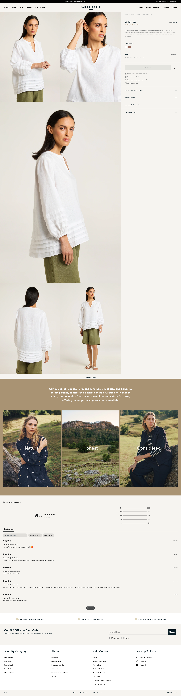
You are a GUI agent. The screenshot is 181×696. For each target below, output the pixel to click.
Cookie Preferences (85, 693)
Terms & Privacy (74, 693)
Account (156, 7)
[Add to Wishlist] (174, 67)
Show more (90, 608)
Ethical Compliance (98, 693)
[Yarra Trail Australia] (90, 7)
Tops (138, 14)
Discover (29, 7)
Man (21, 7)
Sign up (172, 632)
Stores (148, 7)
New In (6, 7)
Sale (36, 7)
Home (127, 14)
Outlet (42, 7)
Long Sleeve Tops (147, 14)
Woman (14, 7)
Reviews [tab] (8, 529)
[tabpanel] (90, 572)
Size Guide (174, 54)
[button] (135, 508)
